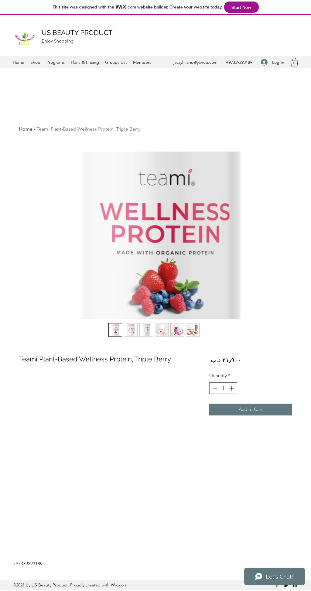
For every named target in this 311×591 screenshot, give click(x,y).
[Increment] (232, 388)
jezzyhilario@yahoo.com (195, 62)
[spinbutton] (223, 388)
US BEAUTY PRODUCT (77, 32)
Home (25, 129)
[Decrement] (214, 388)
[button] (294, 62)
